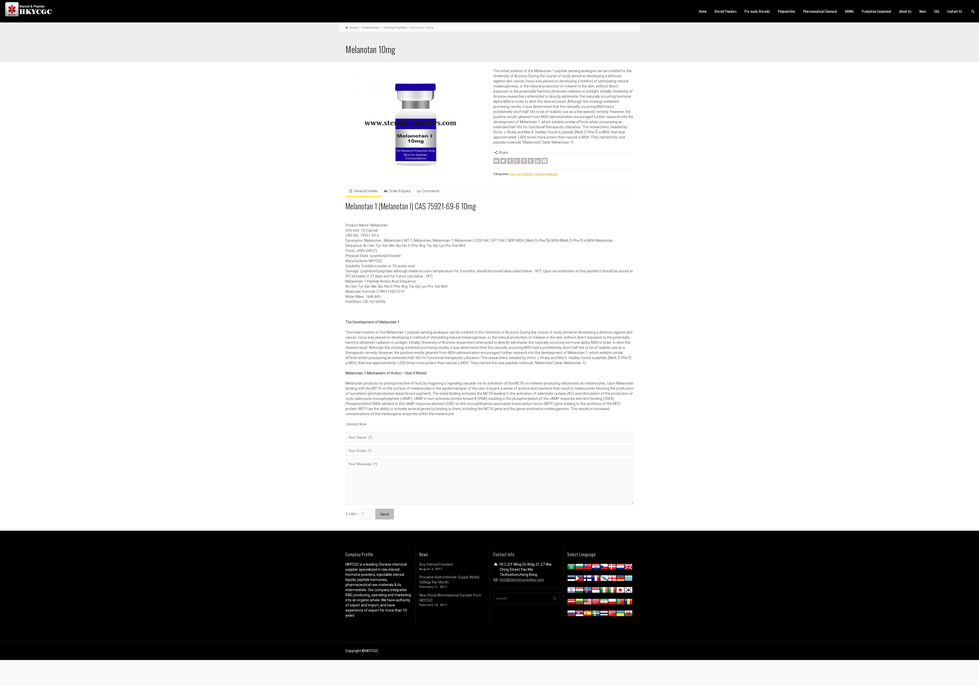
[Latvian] (571, 603)
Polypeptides (786, 11)
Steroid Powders (725, 11)
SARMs (849, 11)
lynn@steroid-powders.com (522, 580)
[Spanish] (588, 614)
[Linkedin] (538, 161)
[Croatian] (596, 568)
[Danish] (612, 568)
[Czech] (604, 568)
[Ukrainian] (620, 614)
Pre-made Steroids (757, 11)
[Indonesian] (596, 591)
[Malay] (588, 603)
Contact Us (954, 11)
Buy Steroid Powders (436, 564)
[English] (628, 568)
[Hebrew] (571, 591)
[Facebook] (510, 161)
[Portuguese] (620, 603)
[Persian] (604, 603)
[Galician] (604, 579)
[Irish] (604, 591)
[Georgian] (612, 579)
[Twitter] (503, 161)
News (922, 11)
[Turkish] (612, 614)
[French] (596, 579)
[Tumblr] (531, 161)
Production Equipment (876, 11)
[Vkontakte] (545, 161)
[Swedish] (596, 614)
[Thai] (604, 614)
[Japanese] (620, 591)
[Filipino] (579, 579)
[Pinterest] (524, 161)
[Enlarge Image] (415, 125)
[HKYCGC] (30, 9)
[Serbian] (579, 614)
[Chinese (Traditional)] (588, 568)
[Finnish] (588, 579)
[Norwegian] (596, 603)
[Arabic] (571, 568)
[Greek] (628, 579)
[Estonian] (571, 579)
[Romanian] (628, 603)
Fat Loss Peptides (521, 174)
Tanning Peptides (546, 174)
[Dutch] (620, 568)
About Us (905, 11)
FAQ (936, 11)
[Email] (496, 161)
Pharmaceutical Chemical (820, 11)
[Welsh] (628, 614)
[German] (620, 579)
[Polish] (612, 603)
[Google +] (517, 161)
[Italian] (612, 591)
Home (702, 11)
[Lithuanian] (579, 603)
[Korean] (628, 591)
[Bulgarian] (579, 568)
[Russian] (571, 614)
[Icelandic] (588, 591)
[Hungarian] (579, 591)
